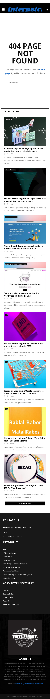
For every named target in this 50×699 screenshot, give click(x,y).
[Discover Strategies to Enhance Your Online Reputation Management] (25, 421)
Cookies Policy (8, 594)
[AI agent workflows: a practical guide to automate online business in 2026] (25, 229)
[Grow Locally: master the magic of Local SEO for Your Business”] (25, 468)
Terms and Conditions (11, 604)
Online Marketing (9, 560)
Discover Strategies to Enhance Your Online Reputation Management (25, 439)
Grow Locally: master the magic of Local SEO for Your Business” (23, 486)
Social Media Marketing (11, 567)
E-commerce (8, 119)
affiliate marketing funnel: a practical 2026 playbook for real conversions (25, 200)
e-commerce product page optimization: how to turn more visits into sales (23, 149)
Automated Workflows (11, 217)
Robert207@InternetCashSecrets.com (17, 537)
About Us (6, 601)
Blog (6, 314)
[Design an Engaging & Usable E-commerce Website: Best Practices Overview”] (25, 374)
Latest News (11, 111)
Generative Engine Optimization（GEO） (15, 264)
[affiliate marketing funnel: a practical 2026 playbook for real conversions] (25, 182)
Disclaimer (7, 590)
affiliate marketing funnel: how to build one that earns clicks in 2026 (23, 345)
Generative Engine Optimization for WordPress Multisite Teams (21, 294)
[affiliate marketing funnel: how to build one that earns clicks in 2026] (25, 326)
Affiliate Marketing (10, 170)
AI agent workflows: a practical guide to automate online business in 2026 (23, 247)
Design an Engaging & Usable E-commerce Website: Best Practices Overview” (24, 392)
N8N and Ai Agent (9, 578)
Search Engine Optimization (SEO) (15, 564)
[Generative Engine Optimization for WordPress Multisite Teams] (25, 276)
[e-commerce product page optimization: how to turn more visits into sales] (25, 131)
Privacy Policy (8, 597)
